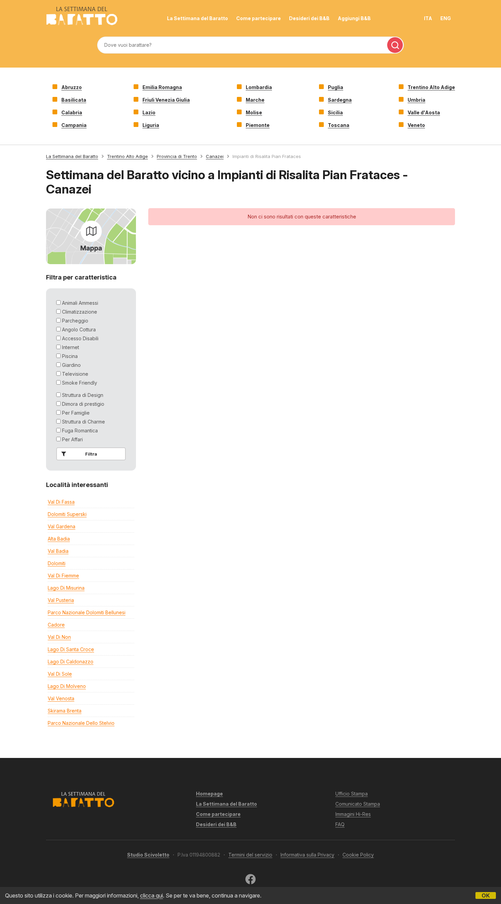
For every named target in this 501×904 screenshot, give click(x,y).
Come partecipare (258, 18)
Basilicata (73, 100)
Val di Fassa (61, 502)
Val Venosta (61, 698)
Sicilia (335, 112)
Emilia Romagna (162, 87)
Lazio (148, 112)
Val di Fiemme (63, 575)
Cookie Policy (358, 855)
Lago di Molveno (67, 686)
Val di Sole (60, 674)
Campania (74, 125)
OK (486, 895)
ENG (445, 18)
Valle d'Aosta (424, 112)
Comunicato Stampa (357, 804)
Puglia (335, 87)
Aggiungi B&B (354, 18)
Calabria (71, 112)
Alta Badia (59, 539)
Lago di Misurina (66, 588)
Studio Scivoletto (148, 855)
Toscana (338, 125)
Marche (255, 100)
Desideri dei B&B (309, 18)
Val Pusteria (61, 600)
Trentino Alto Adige (431, 87)
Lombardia (259, 87)
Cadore (56, 625)
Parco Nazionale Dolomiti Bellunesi (86, 612)
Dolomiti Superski (67, 514)
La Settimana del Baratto (197, 18)
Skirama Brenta (64, 711)
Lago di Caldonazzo (70, 661)
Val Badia (58, 551)
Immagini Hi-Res (353, 814)
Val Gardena (61, 526)
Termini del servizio (250, 855)
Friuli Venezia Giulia (166, 100)
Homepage (209, 794)
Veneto (416, 125)
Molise (254, 112)
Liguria (150, 125)
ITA (428, 18)
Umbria (416, 100)
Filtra (91, 454)
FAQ (340, 824)
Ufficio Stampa (351, 794)
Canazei (215, 156)
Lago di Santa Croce (71, 649)
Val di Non (59, 637)
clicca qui (151, 895)
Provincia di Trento (177, 156)
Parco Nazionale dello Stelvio (81, 723)
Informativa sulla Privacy (307, 855)
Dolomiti (56, 563)
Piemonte (258, 125)
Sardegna (340, 100)
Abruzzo (71, 87)
